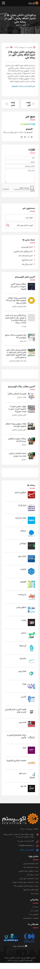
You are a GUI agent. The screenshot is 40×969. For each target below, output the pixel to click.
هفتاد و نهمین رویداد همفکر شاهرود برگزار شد (16, 425)
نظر (7, 47)
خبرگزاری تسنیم (20, 492)
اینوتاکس (22, 543)
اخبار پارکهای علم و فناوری (23, 251)
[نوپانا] (31, 686)
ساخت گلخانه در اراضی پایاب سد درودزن (17, 454)
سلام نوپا (23, 658)
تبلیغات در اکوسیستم (30, 918)
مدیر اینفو (23, 341)
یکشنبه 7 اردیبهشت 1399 (23, 47)
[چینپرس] (31, 571)
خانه (24, 25)
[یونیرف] (10, 937)
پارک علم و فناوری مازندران (17, 361)
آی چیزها (22, 645)
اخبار (18, 25)
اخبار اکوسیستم (27, 247)
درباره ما (35, 906)
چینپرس (23, 569)
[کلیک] (31, 750)
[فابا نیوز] (31, 788)
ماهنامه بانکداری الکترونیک (16, 760)
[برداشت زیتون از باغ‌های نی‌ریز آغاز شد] (31, 441)
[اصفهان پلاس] (31, 609)
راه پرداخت (22, 594)
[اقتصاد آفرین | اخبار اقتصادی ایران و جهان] (31, 711)
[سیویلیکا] (29, 937)
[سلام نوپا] (31, 660)
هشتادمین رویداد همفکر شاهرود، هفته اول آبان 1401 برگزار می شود (16, 300)
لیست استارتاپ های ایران (28, 878)
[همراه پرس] (31, 673)
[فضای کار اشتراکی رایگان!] (31, 396)
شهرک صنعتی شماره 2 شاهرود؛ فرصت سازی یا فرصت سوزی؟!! (17, 409)
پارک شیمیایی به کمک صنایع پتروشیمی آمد (15, 336)
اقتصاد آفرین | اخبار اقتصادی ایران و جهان (15, 710)
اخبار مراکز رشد (27, 264)
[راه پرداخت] (31, 596)
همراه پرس (22, 671)
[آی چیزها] (31, 648)
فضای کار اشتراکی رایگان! (17, 393)
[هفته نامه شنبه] (31, 520)
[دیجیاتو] (31, 533)
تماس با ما (34, 910)
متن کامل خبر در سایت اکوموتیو (23, 86)
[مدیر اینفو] (31, 775)
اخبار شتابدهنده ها (26, 255)
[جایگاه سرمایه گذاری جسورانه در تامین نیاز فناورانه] (31, 286)
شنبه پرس (22, 722)
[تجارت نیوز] (31, 558)
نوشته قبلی (28, 104)
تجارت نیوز (22, 556)
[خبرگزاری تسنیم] (31, 494)
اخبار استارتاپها (27, 260)
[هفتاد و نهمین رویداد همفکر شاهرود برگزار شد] (31, 426)
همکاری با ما (33, 914)
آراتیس (23, 696)
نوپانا (24, 684)
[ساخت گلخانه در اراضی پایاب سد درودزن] (31, 455)
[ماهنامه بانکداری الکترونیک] (31, 762)
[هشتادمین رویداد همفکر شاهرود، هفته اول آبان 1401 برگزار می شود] (31, 300)
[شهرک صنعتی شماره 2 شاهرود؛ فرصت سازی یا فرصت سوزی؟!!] (31, 408)
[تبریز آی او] (31, 507)
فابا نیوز (23, 786)
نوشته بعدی (13, 104)
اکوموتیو (23, 581)
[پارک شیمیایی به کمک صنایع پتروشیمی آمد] (31, 337)
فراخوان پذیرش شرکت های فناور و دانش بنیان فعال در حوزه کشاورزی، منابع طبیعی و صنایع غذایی (16, 354)
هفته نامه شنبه (20, 518)
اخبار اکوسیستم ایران (30, 863)
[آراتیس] (31, 699)
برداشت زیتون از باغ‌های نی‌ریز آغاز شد (17, 439)
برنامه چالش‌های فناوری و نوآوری (16, 736)
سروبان (24, 444)
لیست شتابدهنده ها (30, 867)
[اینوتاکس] (31, 545)
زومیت (24, 326)
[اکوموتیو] (31, 584)
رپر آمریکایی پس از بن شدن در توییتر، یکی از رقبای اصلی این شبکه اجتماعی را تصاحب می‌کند (15, 319)
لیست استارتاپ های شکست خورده (25, 882)
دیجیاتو (23, 530)
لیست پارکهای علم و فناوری (28, 871)
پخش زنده (34, 893)
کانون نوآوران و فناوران (19, 306)
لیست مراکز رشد (32, 874)
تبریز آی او (22, 505)
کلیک (24, 747)
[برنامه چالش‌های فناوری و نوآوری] (31, 737)
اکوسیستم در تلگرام (27, 849)
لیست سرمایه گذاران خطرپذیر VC (26, 886)
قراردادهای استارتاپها (30, 889)
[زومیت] (31, 622)
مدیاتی (23, 632)
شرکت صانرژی (21, 397)
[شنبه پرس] (31, 724)
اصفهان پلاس (21, 607)
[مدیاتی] (31, 635)
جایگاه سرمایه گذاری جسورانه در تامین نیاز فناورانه (18, 286)
